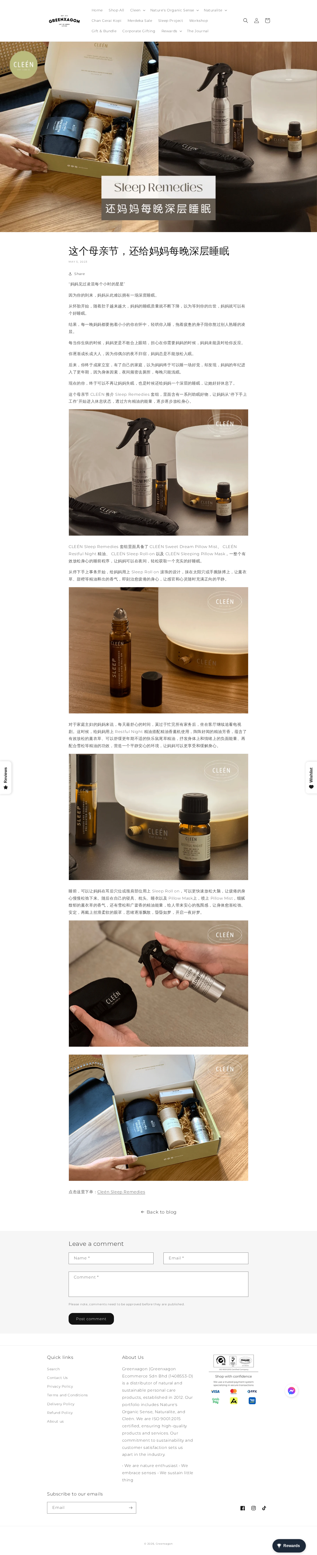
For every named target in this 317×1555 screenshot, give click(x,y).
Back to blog (162, 1212)
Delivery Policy (61, 1404)
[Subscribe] (130, 1508)
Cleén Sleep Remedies (121, 1191)
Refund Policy (60, 1412)
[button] (137, 10)
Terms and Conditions (67, 1395)
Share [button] (79, 274)
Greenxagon (164, 1543)
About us (55, 1421)
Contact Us (57, 1377)
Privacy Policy (60, 1386)
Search (53, 1369)
